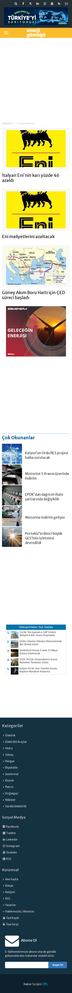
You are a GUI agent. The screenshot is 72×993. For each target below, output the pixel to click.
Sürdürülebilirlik (16, 806)
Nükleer (10, 800)
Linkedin (11, 839)
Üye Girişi (12, 924)
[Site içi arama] (16, 3)
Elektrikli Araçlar (16, 742)
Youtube (11, 852)
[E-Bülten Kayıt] (66, 3)
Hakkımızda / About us (19, 911)
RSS (8, 859)
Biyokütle (11, 767)
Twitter (11, 833)
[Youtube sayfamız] (52, 3)
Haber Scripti (33, 984)
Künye (9, 885)
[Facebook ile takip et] (23, 3)
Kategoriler (12, 725)
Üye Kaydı (12, 918)
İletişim (10, 892)
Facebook (12, 826)
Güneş (9, 755)
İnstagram (13, 846)
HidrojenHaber (28, 627)
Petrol (9, 787)
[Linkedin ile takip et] (37, 3)
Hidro (9, 748)
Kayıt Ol (58, 965)
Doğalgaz (11, 793)
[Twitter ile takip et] (30, 3)
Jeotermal (11, 774)
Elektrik (10, 735)
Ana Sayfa (11, 879)
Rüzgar (10, 761)
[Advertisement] (36, 77)
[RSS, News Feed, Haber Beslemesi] (59, 3)
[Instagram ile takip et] (44, 3)
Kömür (9, 780)
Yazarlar (10, 905)
